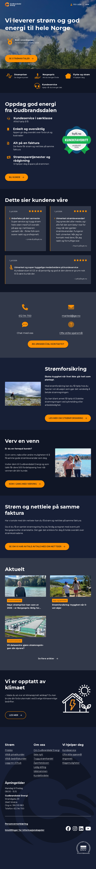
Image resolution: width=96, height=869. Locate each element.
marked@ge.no (71, 315)
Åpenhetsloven (41, 763)
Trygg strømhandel (43, 758)
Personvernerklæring (16, 824)
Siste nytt (38, 754)
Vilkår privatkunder (14, 754)
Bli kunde (14, 177)
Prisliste (9, 750)
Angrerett (67, 758)
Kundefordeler (41, 775)
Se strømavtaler (19, 58)
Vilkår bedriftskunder (15, 758)
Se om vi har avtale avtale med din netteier (35, 546)
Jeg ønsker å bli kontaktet (48, 344)
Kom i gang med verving (23, 484)
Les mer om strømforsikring (66, 418)
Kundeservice (69, 750)
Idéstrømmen (40, 771)
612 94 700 (25, 315)
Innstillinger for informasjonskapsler (24, 830)
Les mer (13, 715)
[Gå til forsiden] (13, 4)
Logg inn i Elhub (13, 763)
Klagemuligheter (71, 763)
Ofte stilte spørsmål (71, 332)
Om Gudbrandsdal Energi (47, 750)
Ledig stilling (40, 767)
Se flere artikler (46, 658)
